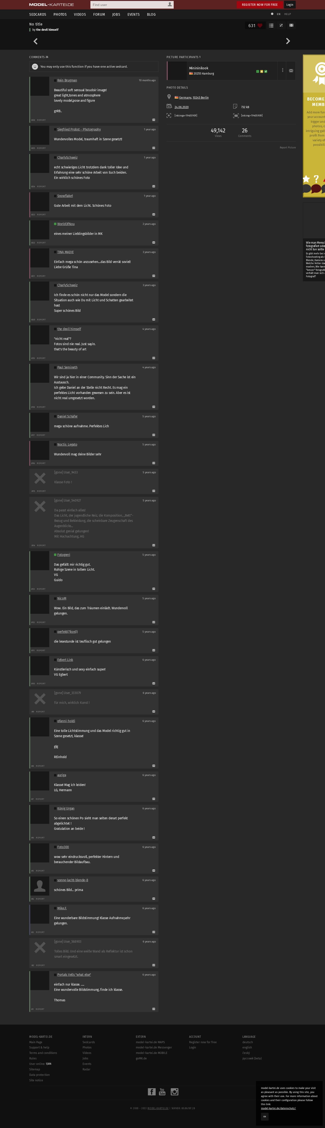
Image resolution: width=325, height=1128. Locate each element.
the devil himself (47, 29)
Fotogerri (63, 555)
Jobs (116, 14)
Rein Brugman (67, 80)
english (247, 1047)
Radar (86, 1069)
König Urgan (65, 808)
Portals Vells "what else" (74, 975)
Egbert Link (65, 660)
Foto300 (63, 847)
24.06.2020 (182, 107)
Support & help (39, 1047)
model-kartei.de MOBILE (151, 1053)
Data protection (39, 1075)
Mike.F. (62, 908)
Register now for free (260, 4)
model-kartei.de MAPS (150, 1042)
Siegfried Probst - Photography (79, 129)
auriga (61, 775)
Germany (185, 97)
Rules (33, 1058)
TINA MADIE (65, 252)
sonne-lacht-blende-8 (72, 880)
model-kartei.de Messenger (154, 1047)
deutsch (247, 1042)
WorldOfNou (65, 224)
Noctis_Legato (67, 445)
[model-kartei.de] (51, 5)
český (246, 1053)
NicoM (61, 598)
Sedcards (37, 14)
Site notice (36, 1080)
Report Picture (288, 147)
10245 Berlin (201, 97)
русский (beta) (252, 1058)
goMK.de (141, 1058)
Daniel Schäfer (67, 416)
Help (287, 14)
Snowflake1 (65, 196)
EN (278, 14)
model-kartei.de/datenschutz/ (278, 1108)
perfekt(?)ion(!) (67, 632)
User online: (40, 1064)
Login (289, 4)
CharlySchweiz (67, 158)
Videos (80, 14)
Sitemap (34, 1069)
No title (36, 24)
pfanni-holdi (66, 721)
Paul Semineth (67, 367)
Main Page (35, 1042)
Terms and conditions (43, 1053)
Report (41, 120)
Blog (151, 14)
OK (264, 1116)
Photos (60, 14)
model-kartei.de (158, 1108)
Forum (99, 14)
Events (134, 14)
